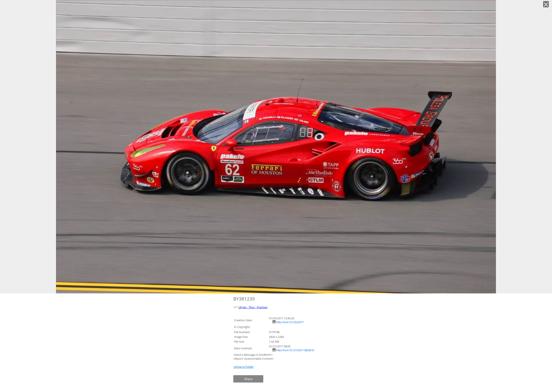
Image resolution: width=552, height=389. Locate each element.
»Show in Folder (243, 367)
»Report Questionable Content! (253, 359)
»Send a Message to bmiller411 (253, 355)
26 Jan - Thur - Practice (253, 307)
